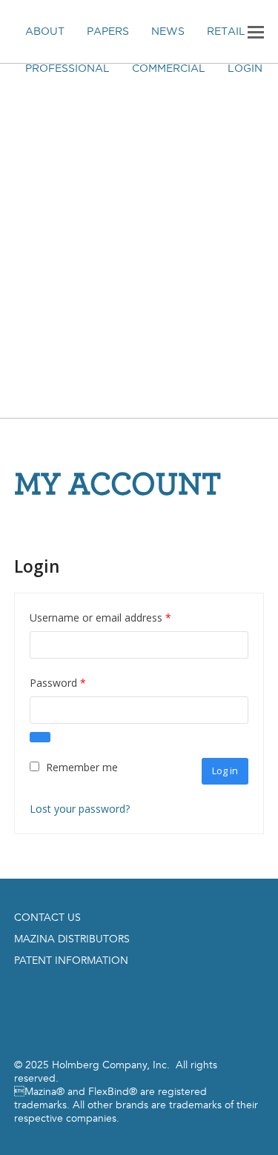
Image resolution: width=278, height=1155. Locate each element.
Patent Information (71, 960)
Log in (225, 770)
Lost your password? (80, 809)
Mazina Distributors (72, 939)
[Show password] (40, 737)
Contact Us (47, 917)
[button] (256, 31)
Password (79, 682)
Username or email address (121, 617)
